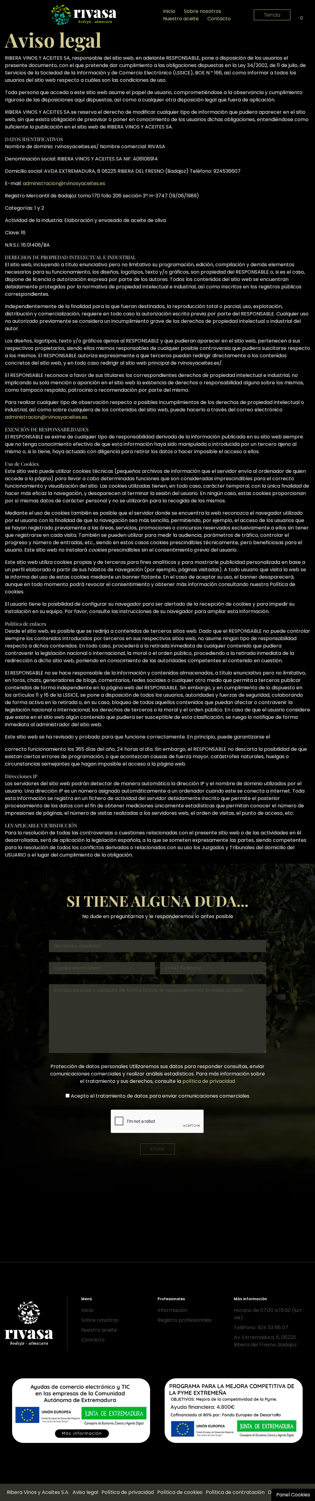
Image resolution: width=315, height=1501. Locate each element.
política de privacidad (208, 1081)
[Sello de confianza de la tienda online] (157, 1469)
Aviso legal (85, 1492)
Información (172, 1310)
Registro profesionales (185, 1320)
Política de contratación (235, 1492)
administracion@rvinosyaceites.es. (46, 417)
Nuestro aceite (181, 18)
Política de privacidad (128, 1492)
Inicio (169, 11)
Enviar (157, 1148)
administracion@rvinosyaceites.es (64, 183)
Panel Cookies (293, 1494)
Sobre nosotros (202, 11)
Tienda (272, 14)
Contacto (219, 18)
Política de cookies (179, 1492)
